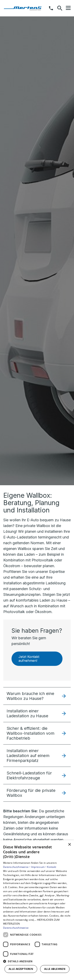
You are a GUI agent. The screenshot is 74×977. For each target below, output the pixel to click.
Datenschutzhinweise (16, 927)
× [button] (69, 844)
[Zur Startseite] (24, 8)
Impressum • (39, 867)
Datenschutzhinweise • (17, 867)
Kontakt (51, 867)
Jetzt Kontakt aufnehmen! (28, 659)
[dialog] (37, 908)
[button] (68, 8)
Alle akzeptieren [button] (21, 969)
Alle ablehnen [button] (54, 969)
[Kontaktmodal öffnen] (51, 8)
